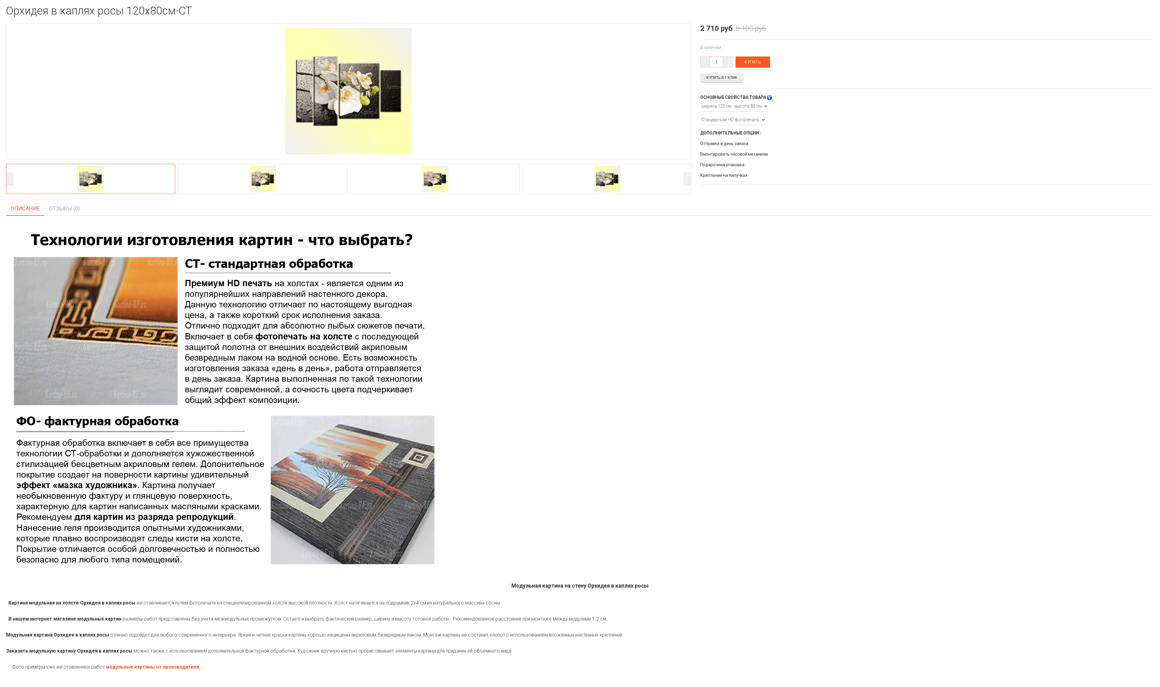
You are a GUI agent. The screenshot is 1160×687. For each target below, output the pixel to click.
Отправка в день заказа (724, 143)
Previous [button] (10, 179)
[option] (91, 179)
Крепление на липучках (723, 175)
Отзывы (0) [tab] (64, 208)
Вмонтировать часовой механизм (734, 154)
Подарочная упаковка (722, 164)
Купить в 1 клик (722, 78)
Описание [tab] (25, 208)
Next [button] (687, 179)
